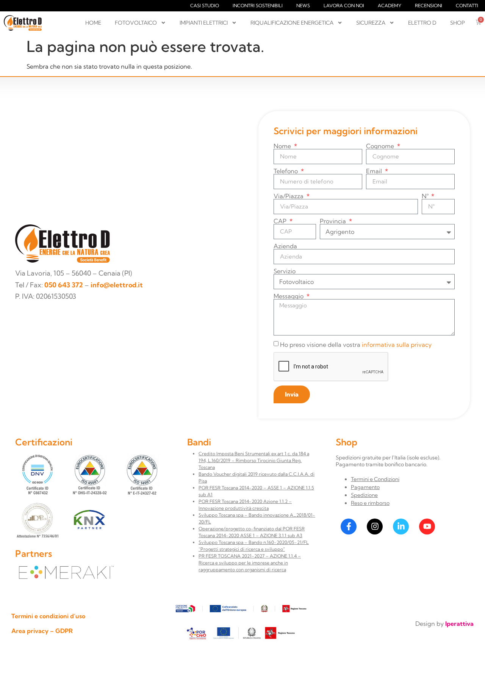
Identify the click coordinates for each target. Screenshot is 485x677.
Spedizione (364, 495)
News (303, 5)
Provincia (333, 221)
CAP (281, 221)
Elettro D (422, 22)
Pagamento (365, 487)
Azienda (285, 246)
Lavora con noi (344, 5)
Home (93, 22)
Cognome (381, 146)
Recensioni (428, 5)
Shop (457, 22)
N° (426, 196)
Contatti (467, 5)
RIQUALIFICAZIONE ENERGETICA (291, 22)
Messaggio (289, 296)
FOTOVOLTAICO (136, 22)
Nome (283, 146)
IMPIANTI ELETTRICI (204, 22)
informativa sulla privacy (397, 344)
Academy (389, 5)
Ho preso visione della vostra (356, 344)
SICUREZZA (370, 22)
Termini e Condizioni (375, 479)
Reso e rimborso (370, 503)
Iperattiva (459, 623)
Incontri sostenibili (258, 5)
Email (374, 171)
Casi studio (204, 5)
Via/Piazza (289, 196)
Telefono (286, 171)
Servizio (285, 271)
